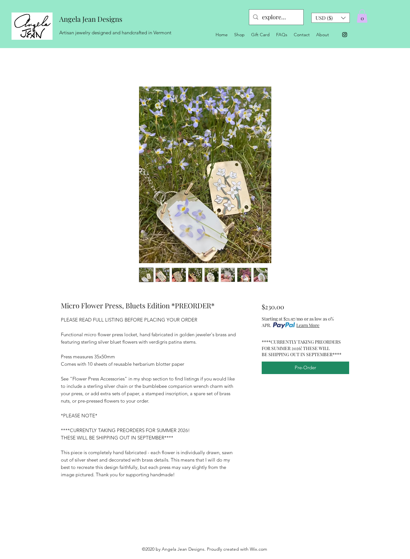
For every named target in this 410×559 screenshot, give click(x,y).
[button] (330, 18)
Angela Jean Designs (90, 19)
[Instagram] (344, 34)
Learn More (307, 325)
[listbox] (330, 18)
